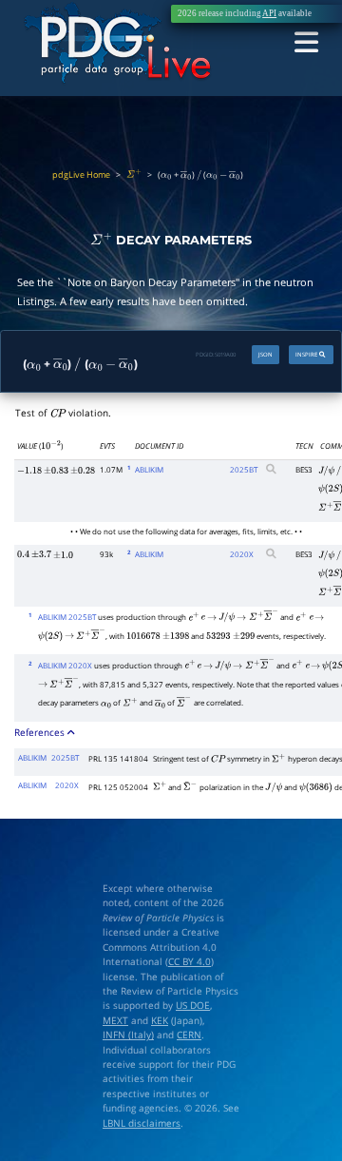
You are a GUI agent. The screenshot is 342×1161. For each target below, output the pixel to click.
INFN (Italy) (128, 1035)
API (269, 13)
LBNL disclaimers (141, 1123)
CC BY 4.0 (189, 962)
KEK (159, 1021)
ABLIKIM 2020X (65, 665)
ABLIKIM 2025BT (67, 616)
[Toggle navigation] (306, 44)
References (40, 732)
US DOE (193, 1005)
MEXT (115, 1021)
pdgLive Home (81, 175)
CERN (189, 1035)
